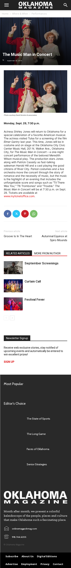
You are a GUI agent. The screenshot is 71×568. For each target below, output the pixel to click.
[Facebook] (7, 214)
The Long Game (36, 434)
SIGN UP (9, 361)
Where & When (20, 13)
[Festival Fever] (13, 303)
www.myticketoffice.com (19, 196)
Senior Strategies (37, 464)
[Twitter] (16, 214)
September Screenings (42, 263)
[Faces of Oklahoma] (13, 449)
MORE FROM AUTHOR (47, 253)
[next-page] (12, 318)
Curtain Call (33, 281)
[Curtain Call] (13, 285)
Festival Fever (35, 299)
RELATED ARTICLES (18, 253)
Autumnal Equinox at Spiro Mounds (54, 238)
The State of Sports (38, 418)
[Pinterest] (25, 214)
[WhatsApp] (33, 214)
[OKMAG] (35, 497)
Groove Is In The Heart (18, 236)
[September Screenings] (13, 267)
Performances (39, 13)
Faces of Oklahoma (38, 449)
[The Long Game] (13, 434)
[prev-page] (6, 318)
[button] (6, 5)
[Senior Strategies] (13, 464)
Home (5, 13)
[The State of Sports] (13, 418)
